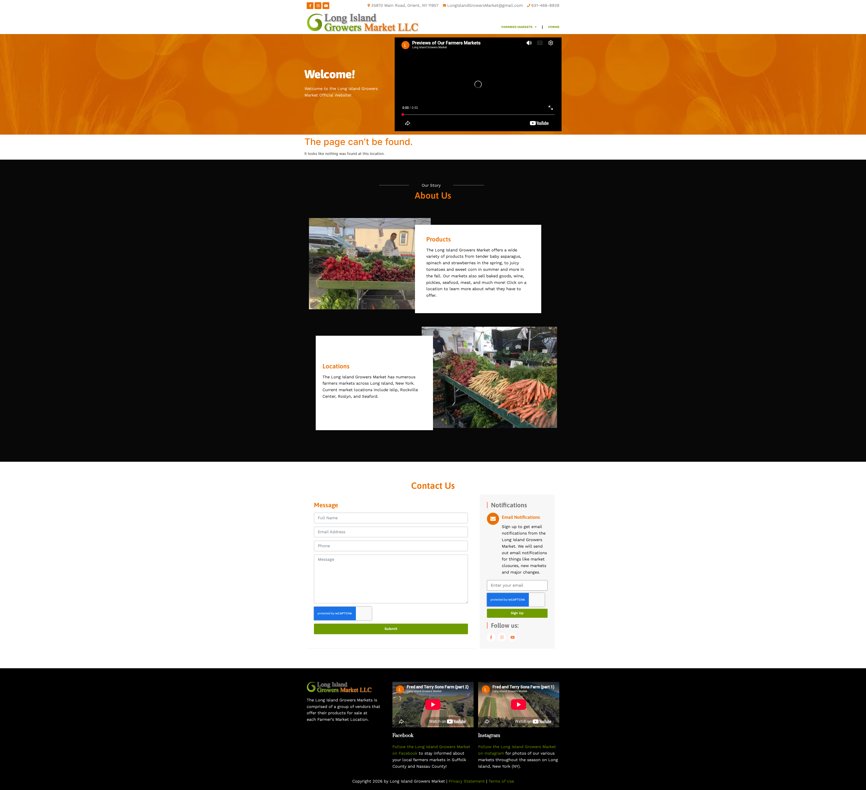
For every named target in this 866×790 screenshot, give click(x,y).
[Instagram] (318, 5)
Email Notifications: (521, 517)
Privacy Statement (467, 781)
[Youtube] (325, 5)
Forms (553, 27)
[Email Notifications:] (493, 519)
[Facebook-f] (310, 5)
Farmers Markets (516, 27)
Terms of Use (501, 781)
